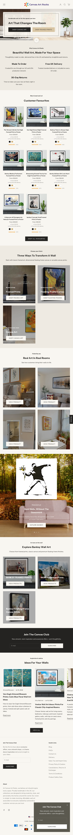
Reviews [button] (71, 419)
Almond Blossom (8, 690)
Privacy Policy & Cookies (57, 764)
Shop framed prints (43, 30)
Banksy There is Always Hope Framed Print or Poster (59, 131)
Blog (50, 747)
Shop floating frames (52, 298)
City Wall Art (39, 700)
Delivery (51, 757)
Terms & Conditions (55, 774)
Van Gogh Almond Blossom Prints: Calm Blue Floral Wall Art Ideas (17, 697)
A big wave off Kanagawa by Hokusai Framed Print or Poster (13, 218)
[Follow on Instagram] (9, 810)
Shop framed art (16, 298)
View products (15, 584)
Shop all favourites (36, 239)
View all (36, 730)
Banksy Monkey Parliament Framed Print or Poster (13, 174)
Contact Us (52, 754)
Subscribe (52, 827)
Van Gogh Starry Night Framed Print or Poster (36, 131)
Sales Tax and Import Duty (58, 761)
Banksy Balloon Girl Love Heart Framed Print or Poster (59, 174)
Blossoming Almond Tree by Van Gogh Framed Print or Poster (36, 174)
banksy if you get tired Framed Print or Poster (36, 218)
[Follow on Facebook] (4, 810)
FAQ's (51, 750)
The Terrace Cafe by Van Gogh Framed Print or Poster (13, 131)
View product (15, 402)
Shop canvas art (19, 30)
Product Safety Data (55, 777)
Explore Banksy (36, 525)
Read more (7, 715)
